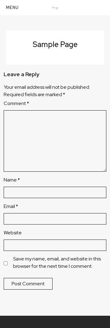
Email (11, 206)
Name (12, 180)
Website (13, 232)
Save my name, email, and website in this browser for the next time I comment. (57, 262)
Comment (16, 103)
